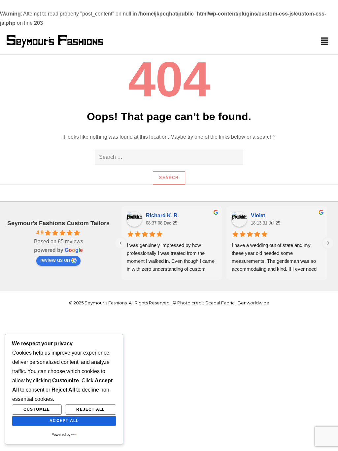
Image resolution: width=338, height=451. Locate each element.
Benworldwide (253, 302)
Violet (258, 215)
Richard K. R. (162, 215)
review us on (55, 260)
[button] (324, 41)
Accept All (64, 420)
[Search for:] (169, 157)
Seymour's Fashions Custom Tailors (58, 223)
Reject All (90, 409)
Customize (36, 409)
